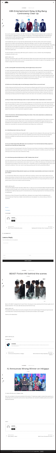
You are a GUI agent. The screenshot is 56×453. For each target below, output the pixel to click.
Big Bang (8, 213)
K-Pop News (24, 270)
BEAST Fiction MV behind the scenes (28, 273)
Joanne (28, 276)
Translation (7, 210)
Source (6, 207)
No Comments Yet (7, 233)
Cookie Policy (36, 451)
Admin (28, 16)
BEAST (8, 339)
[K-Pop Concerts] (6, 2)
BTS (10, 339)
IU (7, 421)
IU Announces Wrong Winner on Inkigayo (28, 368)
